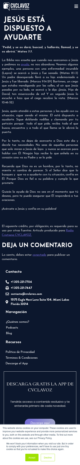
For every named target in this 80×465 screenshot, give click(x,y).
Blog (9, 333)
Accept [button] (31, 457)
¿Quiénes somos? (17, 321)
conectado (39, 254)
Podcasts (12, 327)
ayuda (25, 64)
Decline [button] (48, 457)
